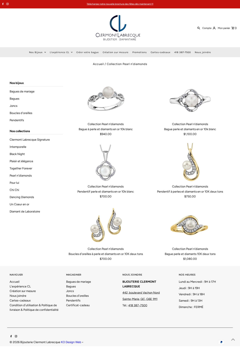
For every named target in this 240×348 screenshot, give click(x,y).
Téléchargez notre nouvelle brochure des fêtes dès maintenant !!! (120, 4)
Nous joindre (18, 296)
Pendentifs (17, 120)
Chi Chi (14, 190)
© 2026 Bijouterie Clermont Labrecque (35, 342)
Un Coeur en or (19, 204)
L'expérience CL (20, 286)
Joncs (13, 106)
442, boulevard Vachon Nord (141, 292)
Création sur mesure (23, 291)
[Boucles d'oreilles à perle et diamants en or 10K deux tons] (105, 225)
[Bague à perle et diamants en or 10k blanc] (105, 100)
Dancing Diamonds (22, 197)
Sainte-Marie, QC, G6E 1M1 (139, 299)
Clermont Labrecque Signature (30, 139)
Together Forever (21, 168)
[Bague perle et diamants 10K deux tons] (190, 225)
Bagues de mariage (22, 91)
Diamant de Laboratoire (25, 211)
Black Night (17, 154)
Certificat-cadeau (78, 305)
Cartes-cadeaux (20, 300)
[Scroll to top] (233, 339)
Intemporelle (18, 147)
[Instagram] (7, 4)
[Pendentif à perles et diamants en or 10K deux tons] (190, 163)
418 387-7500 (137, 305)
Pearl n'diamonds (21, 175)
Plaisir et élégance (21, 161)
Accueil (98, 64)
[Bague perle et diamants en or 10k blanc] (190, 100)
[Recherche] (199, 28)
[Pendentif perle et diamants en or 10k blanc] (105, 163)
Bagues (14, 98)
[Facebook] (2, 4)
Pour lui (14, 183)
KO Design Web (71, 342)
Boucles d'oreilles (21, 113)
